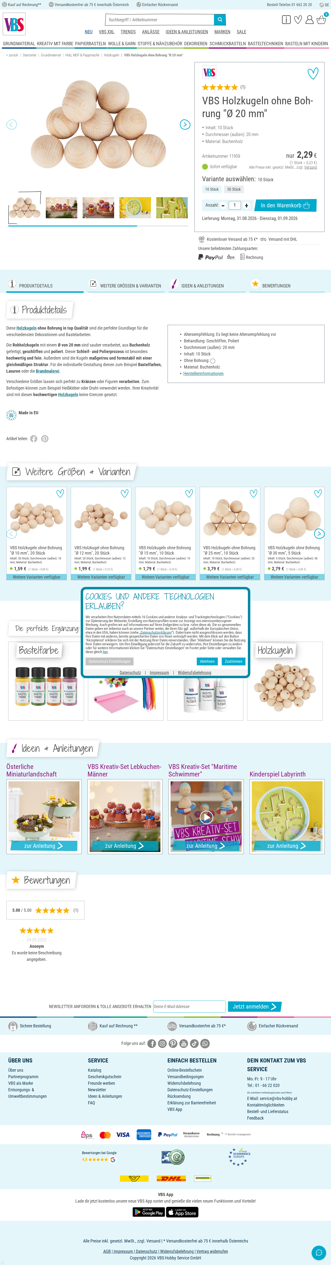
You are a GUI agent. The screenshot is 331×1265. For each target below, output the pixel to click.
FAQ (91, 1102)
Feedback (255, 1118)
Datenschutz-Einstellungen (190, 1089)
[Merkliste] (298, 19)
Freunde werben (101, 1083)
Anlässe (150, 32)
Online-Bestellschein (184, 1070)
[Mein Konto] (309, 19)
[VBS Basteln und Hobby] (14, 24)
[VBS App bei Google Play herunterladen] (149, 1211)
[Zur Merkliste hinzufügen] (313, 74)
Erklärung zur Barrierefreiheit (191, 1102)
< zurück (12, 55)
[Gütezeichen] (173, 1156)
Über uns (15, 1070)
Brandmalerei (47, 371)
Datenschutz (130, 672)
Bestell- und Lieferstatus (267, 1111)
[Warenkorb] (321, 19)
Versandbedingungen (185, 1076)
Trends (128, 32)
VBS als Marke (20, 1083)
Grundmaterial (51, 55)
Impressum (159, 672)
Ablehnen (207, 661)
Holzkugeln (111, 55)
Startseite (29, 55)
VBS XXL (106, 32)
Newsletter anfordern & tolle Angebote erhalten (100, 1006)
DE (327, 5)
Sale (241, 32)
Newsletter (97, 1089)
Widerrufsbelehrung (184, 1083)
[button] (11, 124)
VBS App (174, 1109)
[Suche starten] (220, 20)
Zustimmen (233, 661)
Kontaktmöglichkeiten (265, 1104)
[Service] (286, 19)
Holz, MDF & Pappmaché (82, 55)
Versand (310, 167)
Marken (222, 32)
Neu (89, 32)
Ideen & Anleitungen (187, 32)
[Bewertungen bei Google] (99, 1156)
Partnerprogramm (23, 1076)
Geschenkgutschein (104, 1076)
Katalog (94, 1070)
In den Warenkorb (281, 205)
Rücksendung (179, 1096)
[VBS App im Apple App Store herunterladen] (182, 1211)
